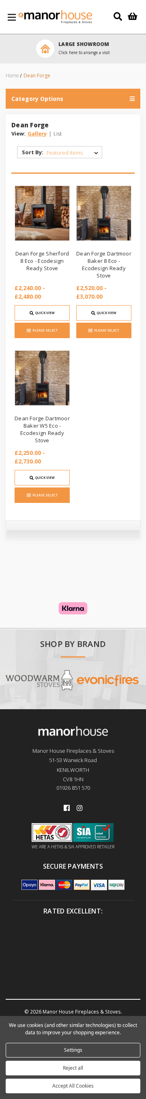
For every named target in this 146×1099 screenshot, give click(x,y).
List (58, 133)
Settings (73, 1050)
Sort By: (32, 152)
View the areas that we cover (118, 52)
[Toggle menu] (12, 17)
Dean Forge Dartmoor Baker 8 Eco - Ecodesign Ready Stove (103, 265)
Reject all (73, 1067)
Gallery (37, 133)
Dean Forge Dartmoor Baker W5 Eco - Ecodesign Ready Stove (42, 429)
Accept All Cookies (73, 1085)
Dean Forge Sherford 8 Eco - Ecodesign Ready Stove (42, 261)
